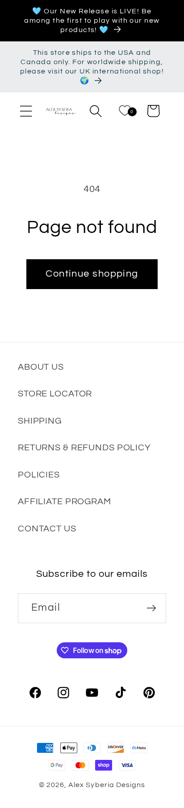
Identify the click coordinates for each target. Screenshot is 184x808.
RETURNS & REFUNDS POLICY (84, 447)
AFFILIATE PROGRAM (64, 501)
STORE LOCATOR (55, 393)
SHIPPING (40, 420)
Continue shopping (92, 274)
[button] (26, 111)
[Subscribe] (151, 608)
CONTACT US (47, 528)
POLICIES (39, 474)
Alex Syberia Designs (106, 784)
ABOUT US (41, 366)
